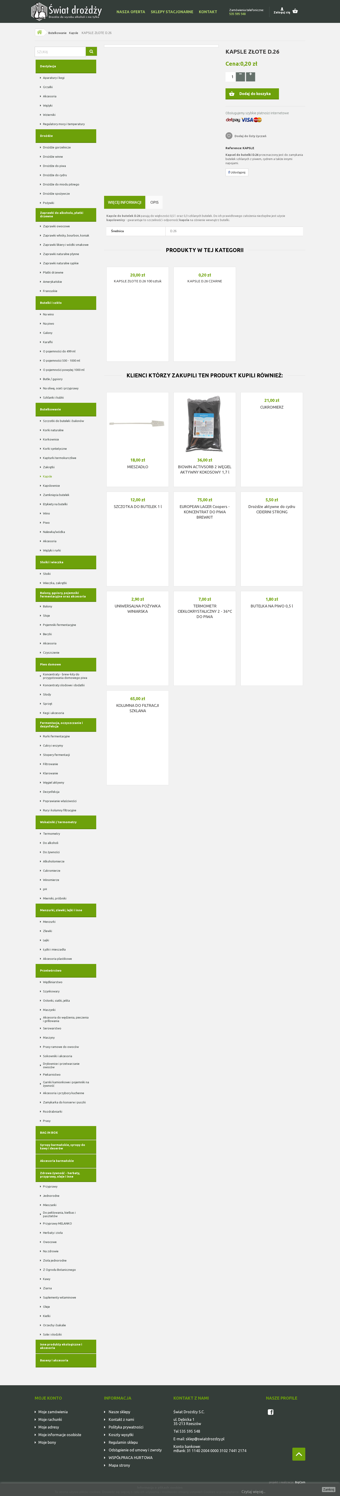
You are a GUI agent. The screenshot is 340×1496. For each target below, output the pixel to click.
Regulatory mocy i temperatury (64, 124)
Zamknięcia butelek (56, 494)
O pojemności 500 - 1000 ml (61, 360)
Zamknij (328, 1489)
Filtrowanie (50, 764)
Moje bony (47, 1442)
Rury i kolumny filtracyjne (59, 810)
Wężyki (48, 105)
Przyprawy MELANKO (57, 1223)
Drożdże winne (53, 156)
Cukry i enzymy (53, 745)
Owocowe (50, 1242)
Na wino (48, 314)
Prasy (46, 1120)
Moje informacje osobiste (59, 1435)
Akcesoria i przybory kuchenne (63, 1093)
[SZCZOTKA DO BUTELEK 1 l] (138, 493)
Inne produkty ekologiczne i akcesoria (61, 1346)
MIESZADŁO (137, 467)
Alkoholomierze (54, 861)
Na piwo (48, 323)
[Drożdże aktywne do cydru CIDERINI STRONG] (272, 493)
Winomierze (51, 879)
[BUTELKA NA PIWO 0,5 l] (272, 592)
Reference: (234, 148)
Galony (47, 332)
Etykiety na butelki (55, 504)
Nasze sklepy (119, 1412)
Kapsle (73, 32)
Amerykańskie (52, 281)
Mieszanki (49, 1205)
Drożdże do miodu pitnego (61, 184)
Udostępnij (237, 172)
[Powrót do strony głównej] (39, 32)
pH (45, 889)
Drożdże (46, 135)
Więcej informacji (124, 202)
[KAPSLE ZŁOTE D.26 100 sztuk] (138, 268)
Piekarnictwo (52, 1074)
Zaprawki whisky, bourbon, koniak (66, 235)
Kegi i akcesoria (53, 712)
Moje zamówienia (53, 1412)
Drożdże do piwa (54, 165)
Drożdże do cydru (55, 175)
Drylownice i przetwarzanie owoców (61, 1065)
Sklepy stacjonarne (172, 12)
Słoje (46, 615)
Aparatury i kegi (54, 77)
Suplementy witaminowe (59, 1297)
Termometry (51, 833)
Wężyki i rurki (52, 550)
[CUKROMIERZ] (272, 393)
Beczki (47, 634)
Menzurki (49, 921)
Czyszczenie (51, 652)
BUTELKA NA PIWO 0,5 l (272, 606)
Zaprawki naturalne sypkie (61, 263)
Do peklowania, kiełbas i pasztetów (59, 1214)
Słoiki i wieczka (51, 562)
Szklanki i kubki (53, 397)
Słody (47, 694)
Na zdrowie (51, 1251)
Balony (47, 606)
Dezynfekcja (51, 791)
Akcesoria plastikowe (57, 958)
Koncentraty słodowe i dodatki (64, 685)
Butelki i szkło (51, 302)
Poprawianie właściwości (60, 801)
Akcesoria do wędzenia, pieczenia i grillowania (66, 1019)
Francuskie (50, 290)
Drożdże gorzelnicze (57, 147)
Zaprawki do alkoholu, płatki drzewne (61, 214)
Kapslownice (51, 485)
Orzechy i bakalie (54, 1325)
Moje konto (48, 1398)
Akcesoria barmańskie (57, 1160)
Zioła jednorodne (55, 1260)
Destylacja (48, 66)
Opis (154, 202)
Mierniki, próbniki (54, 898)
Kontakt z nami (121, 1419)
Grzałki (48, 87)
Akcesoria (49, 96)
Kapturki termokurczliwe (59, 457)
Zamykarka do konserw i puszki (64, 1102)
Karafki (48, 342)
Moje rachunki (50, 1419)
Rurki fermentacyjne (56, 736)
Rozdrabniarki (52, 1111)
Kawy (46, 1279)
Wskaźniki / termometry (58, 822)
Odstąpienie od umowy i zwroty (135, 1450)
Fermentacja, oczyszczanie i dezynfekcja (61, 724)
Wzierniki (49, 114)
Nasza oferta (131, 12)
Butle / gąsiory (52, 379)
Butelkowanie (57, 32)
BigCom (300, 1482)
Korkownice (51, 439)
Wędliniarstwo (52, 982)
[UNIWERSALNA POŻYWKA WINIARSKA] (138, 592)
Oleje (46, 1306)
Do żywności (51, 852)
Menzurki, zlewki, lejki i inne (61, 910)
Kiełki (46, 1315)
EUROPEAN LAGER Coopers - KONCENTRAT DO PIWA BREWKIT (205, 511)
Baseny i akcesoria (54, 1360)
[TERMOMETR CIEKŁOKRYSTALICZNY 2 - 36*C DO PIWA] (205, 592)
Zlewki (47, 931)
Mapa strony (119, 1465)
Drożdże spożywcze (56, 193)
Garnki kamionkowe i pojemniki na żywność (66, 1083)
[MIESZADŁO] (138, 423)
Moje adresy (48, 1427)
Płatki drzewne (53, 272)
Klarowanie (50, 773)
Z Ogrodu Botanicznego (59, 1269)
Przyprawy (50, 1186)
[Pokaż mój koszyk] (297, 10)
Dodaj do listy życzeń (250, 136)
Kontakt (208, 12)
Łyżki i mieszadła (54, 949)
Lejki (46, 940)
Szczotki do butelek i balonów (63, 420)
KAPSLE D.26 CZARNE (204, 281)
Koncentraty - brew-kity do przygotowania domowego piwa (65, 676)
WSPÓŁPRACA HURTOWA (131, 1458)
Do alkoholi (50, 842)
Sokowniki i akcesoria (57, 1056)
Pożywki (48, 202)
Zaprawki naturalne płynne (61, 253)
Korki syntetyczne (55, 448)
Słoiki (47, 573)
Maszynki (49, 1009)
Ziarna (47, 1288)
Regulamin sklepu (123, 1442)
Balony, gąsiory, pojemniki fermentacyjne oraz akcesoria (63, 594)
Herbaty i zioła (53, 1232)
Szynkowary (51, 991)
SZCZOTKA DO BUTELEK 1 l (138, 506)
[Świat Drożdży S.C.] (66, 11)
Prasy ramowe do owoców (61, 1046)
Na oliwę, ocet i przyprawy (60, 388)
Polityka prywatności (126, 1427)
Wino (46, 513)
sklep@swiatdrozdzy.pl (205, 1439)
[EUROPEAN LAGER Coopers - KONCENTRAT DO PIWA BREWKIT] (205, 493)
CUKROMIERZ (272, 407)
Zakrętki (49, 467)
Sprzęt (47, 703)
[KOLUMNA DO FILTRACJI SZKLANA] (138, 692)
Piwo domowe (50, 664)
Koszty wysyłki (121, 1435)
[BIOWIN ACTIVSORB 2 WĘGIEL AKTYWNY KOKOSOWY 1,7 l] (205, 423)
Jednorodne (51, 1195)
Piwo (46, 522)
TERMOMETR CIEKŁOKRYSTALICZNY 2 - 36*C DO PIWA (205, 611)
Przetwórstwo (51, 970)
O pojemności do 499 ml (59, 351)
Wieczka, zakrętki (55, 583)
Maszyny (49, 1037)
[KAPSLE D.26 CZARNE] (205, 268)
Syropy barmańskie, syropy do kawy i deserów (62, 1146)
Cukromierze (51, 870)
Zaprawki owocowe (56, 226)
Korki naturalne (53, 430)
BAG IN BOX (49, 1132)
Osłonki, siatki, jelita (56, 1000)
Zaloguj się (282, 12)
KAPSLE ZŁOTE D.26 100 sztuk (137, 281)
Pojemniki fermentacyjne (59, 624)
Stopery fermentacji (56, 754)
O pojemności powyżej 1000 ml (63, 369)
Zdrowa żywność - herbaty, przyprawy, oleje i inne (60, 1174)
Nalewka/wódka (54, 531)
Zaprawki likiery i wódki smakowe (66, 244)
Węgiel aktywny (53, 782)
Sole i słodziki (52, 1334)
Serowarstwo (52, 1028)
